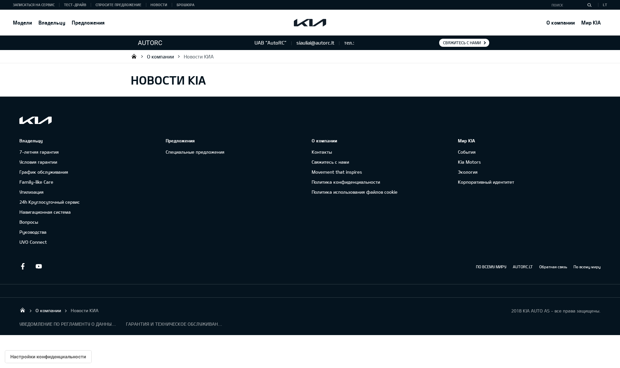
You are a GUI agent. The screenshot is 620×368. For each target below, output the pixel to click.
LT (605, 5)
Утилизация (31, 192)
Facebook (22, 266)
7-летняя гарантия (39, 152)
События (467, 152)
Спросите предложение (118, 5)
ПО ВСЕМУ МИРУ (491, 266)
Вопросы (28, 222)
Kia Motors (469, 162)
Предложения (88, 22)
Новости (158, 5)
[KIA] (310, 23)
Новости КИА (199, 56)
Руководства (32, 232)
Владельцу (51, 22)
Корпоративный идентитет (486, 182)
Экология (468, 172)
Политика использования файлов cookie (355, 192)
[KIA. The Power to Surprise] (35, 120)
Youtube (39, 266)
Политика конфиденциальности (346, 182)
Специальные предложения (195, 152)
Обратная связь (553, 266)
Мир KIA (591, 22)
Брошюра (185, 5)
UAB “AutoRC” (134, 56)
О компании (560, 22)
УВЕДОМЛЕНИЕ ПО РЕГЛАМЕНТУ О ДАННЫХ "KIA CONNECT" (67, 324)
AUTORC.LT (523, 266)
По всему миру (587, 266)
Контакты (322, 152)
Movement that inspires (337, 172)
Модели (22, 22)
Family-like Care (36, 182)
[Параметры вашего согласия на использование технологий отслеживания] (48, 357)
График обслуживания (43, 172)
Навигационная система (45, 212)
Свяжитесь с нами (462, 42)
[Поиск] (589, 4)
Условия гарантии (38, 162)
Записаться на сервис (34, 5)
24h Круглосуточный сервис (49, 202)
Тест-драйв (75, 5)
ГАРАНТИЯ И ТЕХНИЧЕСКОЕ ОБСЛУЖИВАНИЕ (174, 324)
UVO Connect (33, 242)
